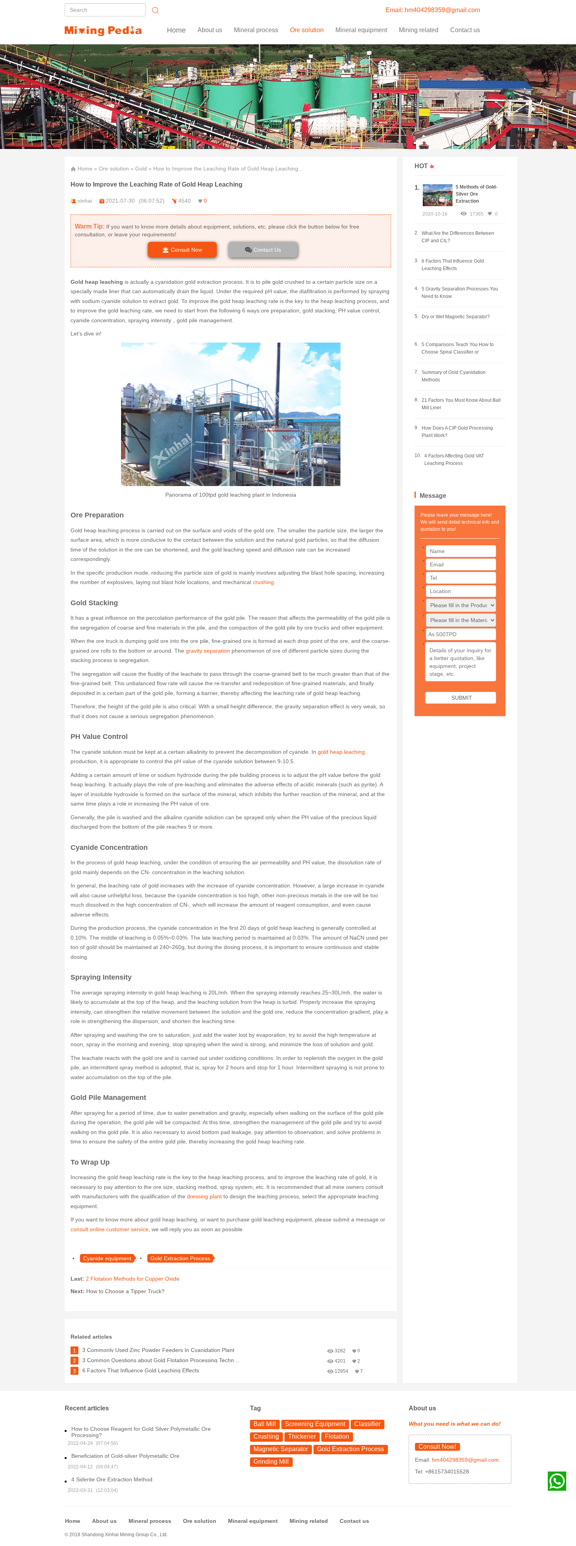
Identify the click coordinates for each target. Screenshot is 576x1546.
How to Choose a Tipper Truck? (125, 1291)
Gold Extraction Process (350, 1449)
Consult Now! (437, 1446)
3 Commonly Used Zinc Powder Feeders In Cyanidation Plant (158, 1350)
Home (176, 30)
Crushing (266, 1436)
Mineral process (150, 1521)
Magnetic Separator (281, 1449)
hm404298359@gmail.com (464, 1460)
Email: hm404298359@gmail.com (433, 10)
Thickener (302, 1436)
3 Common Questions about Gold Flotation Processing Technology (162, 1360)
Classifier (367, 1424)
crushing (263, 582)
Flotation (337, 1436)
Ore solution (114, 168)
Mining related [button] (418, 30)
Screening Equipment (315, 1424)
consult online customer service (110, 1229)
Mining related (309, 1521)
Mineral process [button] (256, 30)
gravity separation (207, 651)
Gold (141, 168)
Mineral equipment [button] (361, 30)
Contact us (465, 30)
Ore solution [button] (307, 30)
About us (209, 30)
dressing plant (204, 1196)
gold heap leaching (341, 752)
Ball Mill (265, 1424)
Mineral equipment (253, 1521)
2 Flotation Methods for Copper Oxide (132, 1279)
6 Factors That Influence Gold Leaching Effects (140, 1370)
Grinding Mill (271, 1461)
